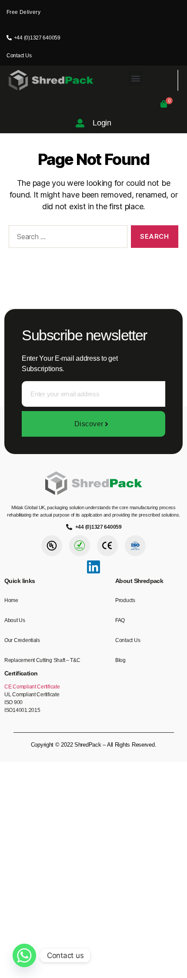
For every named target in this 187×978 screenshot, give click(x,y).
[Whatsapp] (24, 955)
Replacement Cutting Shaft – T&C (42, 660)
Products (125, 600)
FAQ (120, 620)
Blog (120, 660)
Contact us (127, 640)
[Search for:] (66, 238)
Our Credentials (22, 640)
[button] (135, 78)
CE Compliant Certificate (32, 687)
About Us (14, 620)
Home (11, 600)
